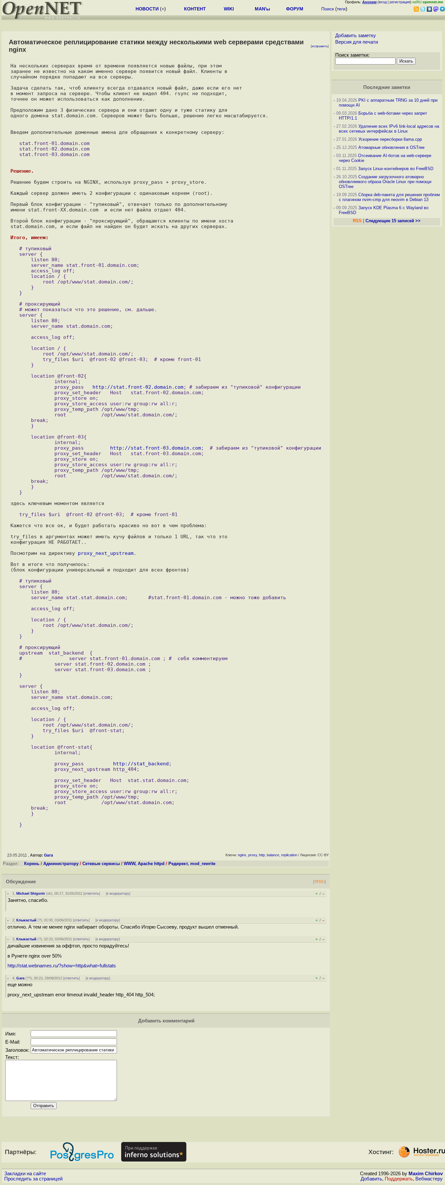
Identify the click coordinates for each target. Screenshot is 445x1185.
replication (289, 855)
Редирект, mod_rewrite (191, 863)
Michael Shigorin (30, 893)
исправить (320, 46)
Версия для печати (356, 42)
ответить (91, 893)
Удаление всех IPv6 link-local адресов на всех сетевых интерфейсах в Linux (389, 129)
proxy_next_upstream (106, 553)
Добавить (371, 1178)
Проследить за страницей (33, 1178)
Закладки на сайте (25, 1173)
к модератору (118, 893)
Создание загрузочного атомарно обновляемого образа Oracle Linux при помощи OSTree (385, 181)
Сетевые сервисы (101, 863)
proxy (252, 855)
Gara (48, 855)
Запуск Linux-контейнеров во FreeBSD (395, 168)
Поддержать (399, 1178)
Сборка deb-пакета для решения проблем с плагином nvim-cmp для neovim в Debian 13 (389, 197)
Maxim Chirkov (426, 1173)
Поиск (327, 8)
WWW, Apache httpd (144, 863)
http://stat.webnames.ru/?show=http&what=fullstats (61, 965)
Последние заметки (386, 87)
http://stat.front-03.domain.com (155, 448)
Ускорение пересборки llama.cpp (390, 139)
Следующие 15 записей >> (393, 220)
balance (273, 855)
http (262, 855)
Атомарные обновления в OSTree (391, 147)
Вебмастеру (429, 1178)
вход (383, 2)
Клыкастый (26, 920)
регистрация (400, 2)
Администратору (61, 863)
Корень (31, 863)
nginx (242, 855)
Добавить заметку (355, 35)
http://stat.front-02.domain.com (138, 387)
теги (341, 8)
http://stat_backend (141, 763)
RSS (319, 881)
